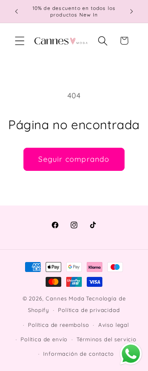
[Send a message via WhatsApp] (131, 354)
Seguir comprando (73, 159)
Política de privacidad (89, 310)
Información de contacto (78, 353)
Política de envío (44, 339)
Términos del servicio (106, 339)
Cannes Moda (65, 298)
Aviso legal (113, 324)
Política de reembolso (58, 324)
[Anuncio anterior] (16, 11)
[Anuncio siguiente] (132, 11)
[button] (20, 41)
